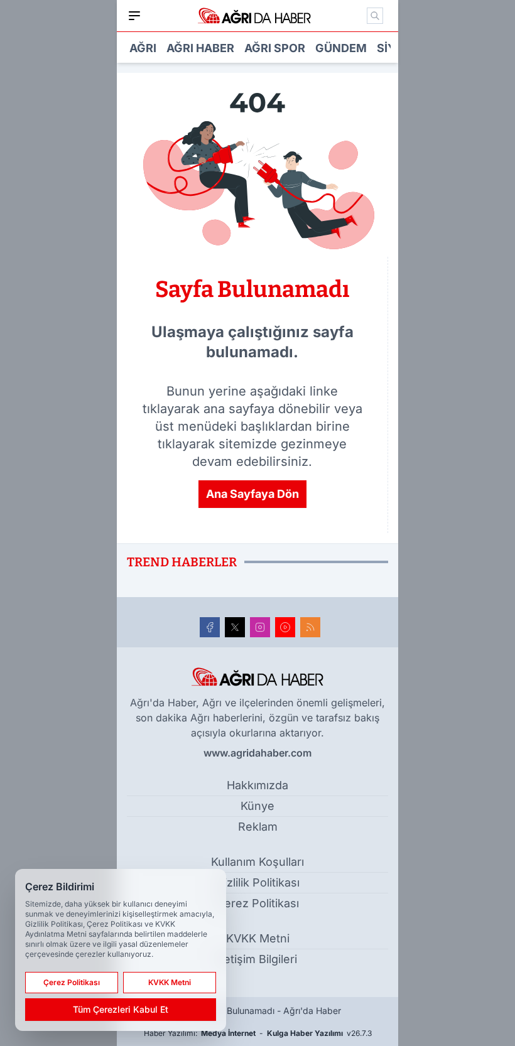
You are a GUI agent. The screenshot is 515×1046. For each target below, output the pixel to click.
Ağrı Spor (274, 48)
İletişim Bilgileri (257, 959)
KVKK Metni (258, 938)
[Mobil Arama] (375, 16)
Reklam (258, 826)
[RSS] (310, 627)
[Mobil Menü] (134, 15)
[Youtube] (285, 627)
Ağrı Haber (200, 48)
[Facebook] (210, 627)
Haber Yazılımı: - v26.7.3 (258, 1033)
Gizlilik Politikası (258, 882)
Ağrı (142, 48)
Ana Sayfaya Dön (252, 493)
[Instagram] (260, 627)
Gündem (341, 48)
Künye (257, 805)
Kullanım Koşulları (257, 861)
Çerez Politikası (257, 903)
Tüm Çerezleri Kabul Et (120, 1009)
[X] (235, 627)
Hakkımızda (257, 785)
